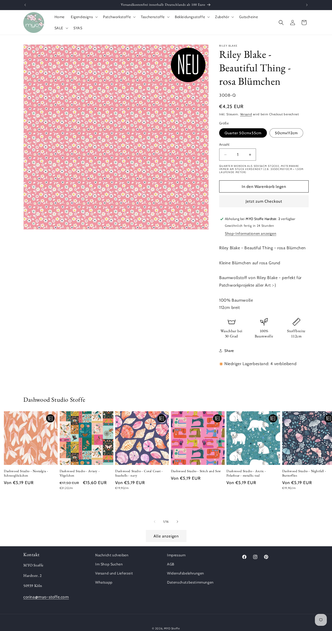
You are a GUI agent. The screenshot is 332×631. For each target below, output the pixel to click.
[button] (84, 16)
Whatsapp (104, 582)
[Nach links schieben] (154, 521)
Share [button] (229, 350)
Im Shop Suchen (109, 564)
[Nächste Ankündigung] (307, 5)
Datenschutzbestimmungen (190, 582)
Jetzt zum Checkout (264, 201)
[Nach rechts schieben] (177, 521)
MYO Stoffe (172, 628)
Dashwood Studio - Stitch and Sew (196, 471)
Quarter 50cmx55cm (243, 133)
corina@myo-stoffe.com (46, 596)
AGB (170, 564)
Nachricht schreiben (111, 555)
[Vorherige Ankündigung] (25, 5)
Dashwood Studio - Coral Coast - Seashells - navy (139, 473)
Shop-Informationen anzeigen (250, 233)
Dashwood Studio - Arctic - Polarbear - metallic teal (246, 473)
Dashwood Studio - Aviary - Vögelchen (80, 473)
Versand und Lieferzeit (114, 573)
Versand (246, 114)
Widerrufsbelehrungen (185, 573)
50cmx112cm (286, 133)
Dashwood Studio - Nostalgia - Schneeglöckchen (26, 473)
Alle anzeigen (166, 536)
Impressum (176, 555)
